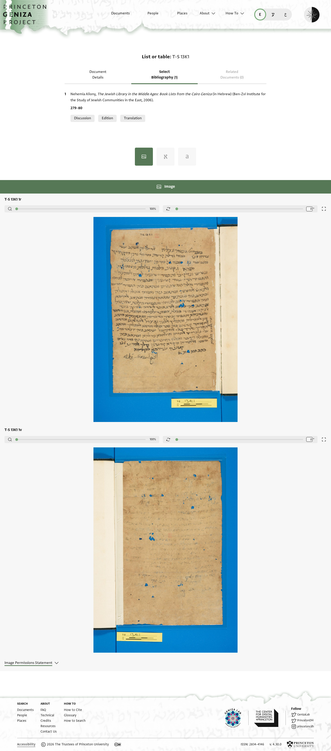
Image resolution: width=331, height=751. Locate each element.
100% (153, 209)
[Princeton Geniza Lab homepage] (237, 718)
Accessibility (26, 744)
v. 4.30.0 (275, 744)
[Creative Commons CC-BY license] (117, 744)
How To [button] (232, 13)
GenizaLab (303, 714)
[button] (26, 17)
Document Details (97, 75)
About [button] (204, 13)
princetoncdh (305, 726)
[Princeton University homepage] (300, 744)
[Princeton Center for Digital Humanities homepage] (270, 718)
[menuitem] (116, 15)
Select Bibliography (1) (164, 75)
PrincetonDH (305, 720)
